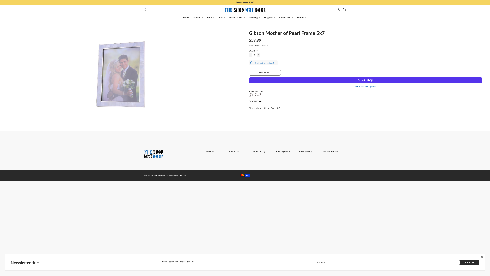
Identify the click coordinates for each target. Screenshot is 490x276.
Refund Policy (259, 151)
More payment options (365, 86)
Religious (268, 17)
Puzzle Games (236, 17)
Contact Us (234, 151)
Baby (209, 17)
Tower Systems (180, 175)
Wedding (253, 17)
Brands (300, 17)
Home (186, 17)
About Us (210, 151)
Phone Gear (285, 17)
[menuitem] (186, 17)
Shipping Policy (283, 151)
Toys (220, 17)
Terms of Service (330, 151)
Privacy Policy (305, 151)
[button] (265, 73)
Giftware (196, 17)
